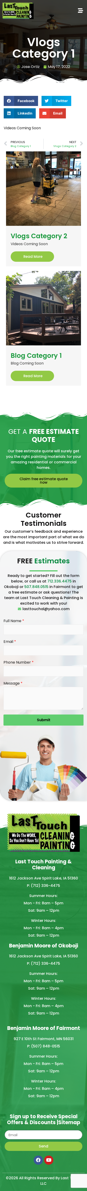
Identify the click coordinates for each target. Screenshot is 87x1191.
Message (13, 683)
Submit (43, 720)
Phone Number (18, 662)
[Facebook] (38, 1160)
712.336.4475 (59, 581)
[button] (58, 11)
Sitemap (69, 1122)
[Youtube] (48, 1160)
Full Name (13, 621)
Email (9, 641)
